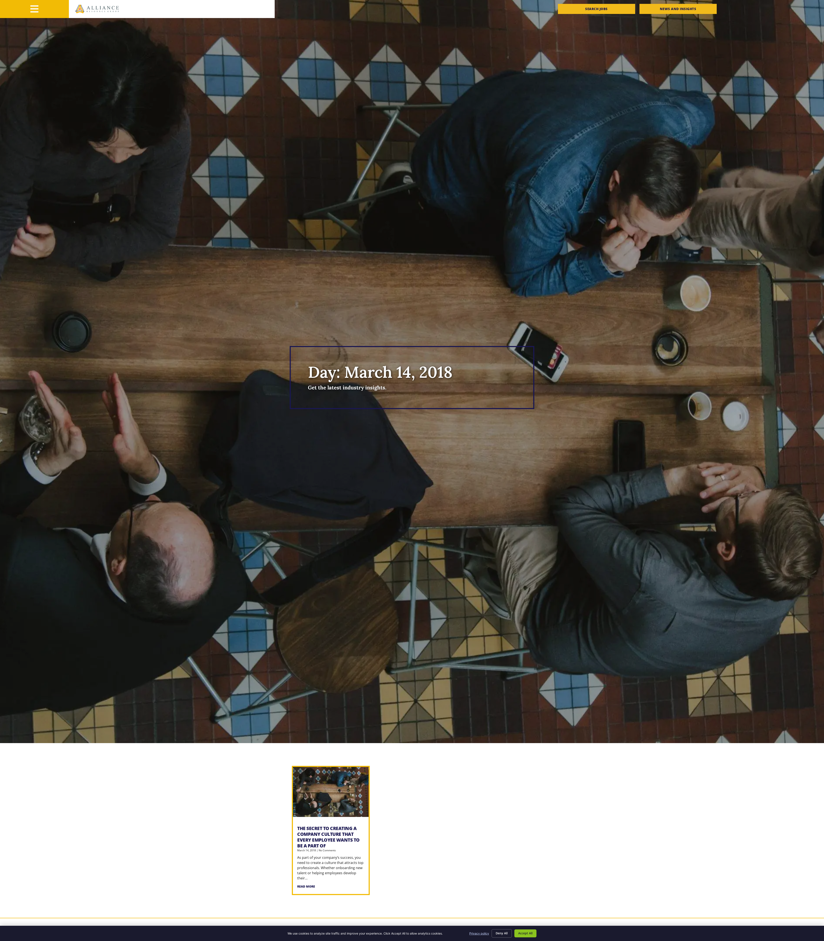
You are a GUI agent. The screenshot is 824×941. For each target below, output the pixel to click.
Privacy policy (479, 933)
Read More (306, 886)
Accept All (525, 933)
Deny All (502, 933)
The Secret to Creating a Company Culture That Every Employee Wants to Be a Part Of (328, 837)
